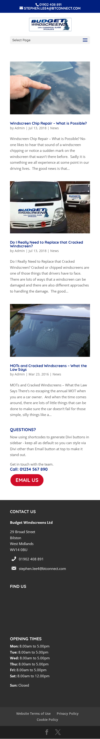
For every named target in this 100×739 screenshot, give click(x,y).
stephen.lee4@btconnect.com (42, 568)
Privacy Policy (68, 713)
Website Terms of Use (33, 713)
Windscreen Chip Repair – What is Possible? (48, 123)
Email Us (27, 480)
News (54, 128)
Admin (20, 128)
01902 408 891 (31, 559)
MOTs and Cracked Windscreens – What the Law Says (48, 367)
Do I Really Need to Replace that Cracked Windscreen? (46, 244)
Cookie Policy (47, 719)
